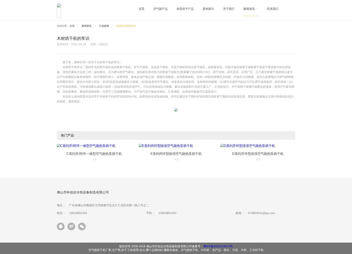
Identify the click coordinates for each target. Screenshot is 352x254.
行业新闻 (104, 25)
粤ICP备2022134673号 (218, 246)
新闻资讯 (87, 25)
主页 (72, 25)
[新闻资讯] (251, 10)
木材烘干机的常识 (126, 25)
